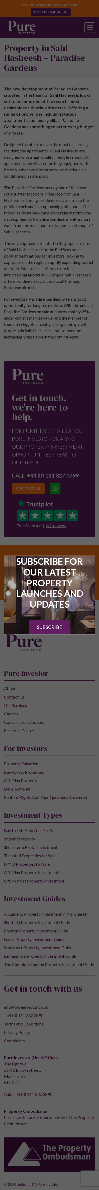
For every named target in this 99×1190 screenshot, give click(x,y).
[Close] (89, 561)
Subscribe (49, 627)
